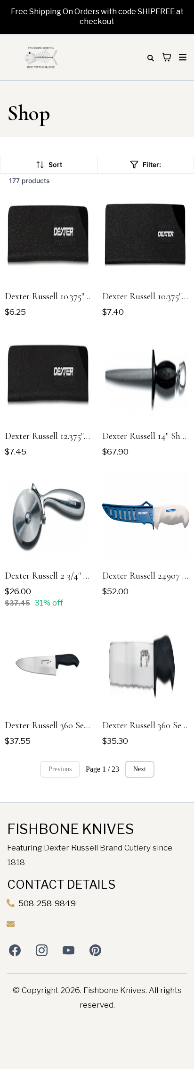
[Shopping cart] (166, 57)
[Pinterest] (95, 950)
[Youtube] (68, 950)
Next (139, 769)
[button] (181, 57)
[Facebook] (14, 950)
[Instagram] (41, 950)
